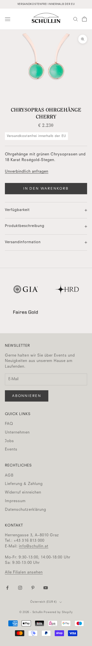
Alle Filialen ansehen (24, 572)
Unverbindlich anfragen (26, 172)
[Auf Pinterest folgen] (32, 587)
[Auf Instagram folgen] (20, 587)
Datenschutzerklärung (25, 510)
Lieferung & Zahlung (24, 484)
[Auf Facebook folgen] (7, 587)
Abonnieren (26, 395)
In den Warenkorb (46, 188)
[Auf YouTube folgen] (45, 587)
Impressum (15, 501)
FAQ (9, 424)
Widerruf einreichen (23, 493)
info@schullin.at (33, 546)
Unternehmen (17, 433)
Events (11, 449)
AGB (9, 476)
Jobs (9, 441)
